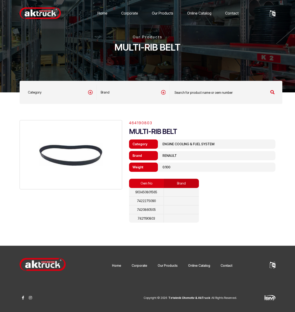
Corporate (129, 13)
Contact (232, 13)
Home (102, 13)
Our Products (162, 13)
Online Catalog (199, 13)
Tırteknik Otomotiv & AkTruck (189, 297)
